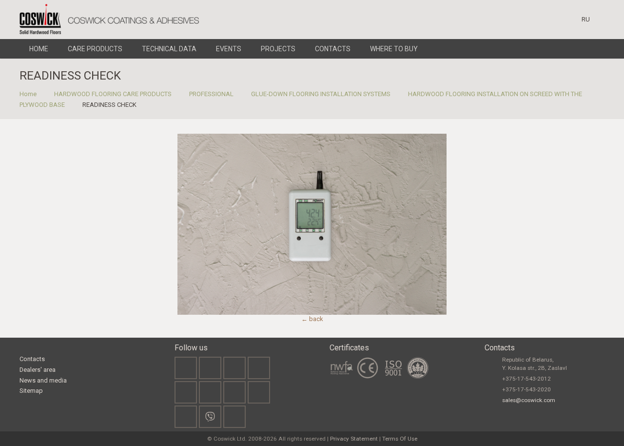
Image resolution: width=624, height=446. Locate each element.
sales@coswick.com (528, 400)
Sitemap (31, 390)
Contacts (32, 359)
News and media (43, 380)
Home (28, 94)
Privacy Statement (354, 438)
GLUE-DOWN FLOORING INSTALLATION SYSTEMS (320, 94)
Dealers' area (38, 369)
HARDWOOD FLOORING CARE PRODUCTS (113, 94)
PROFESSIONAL (211, 94)
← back (312, 319)
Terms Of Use (399, 438)
